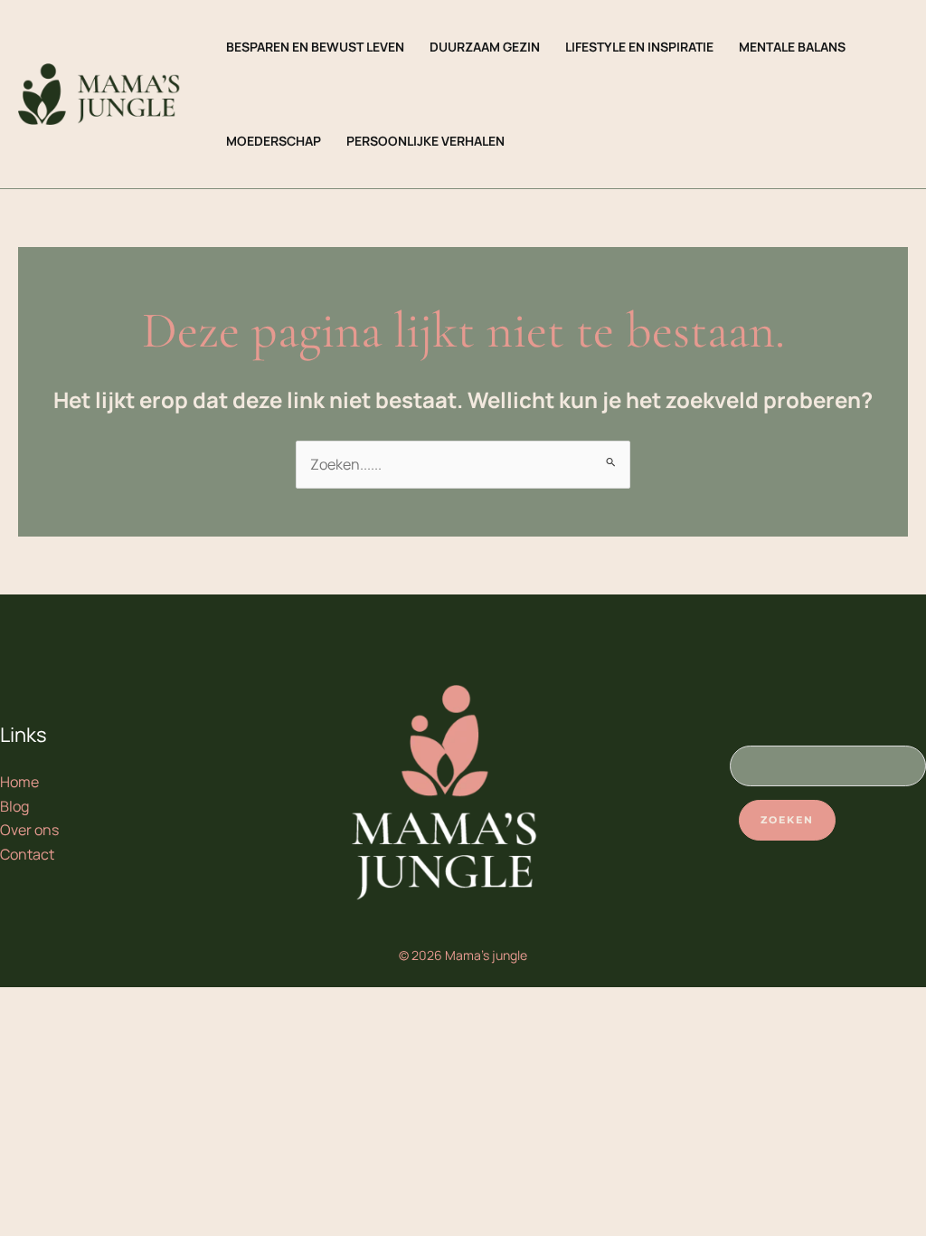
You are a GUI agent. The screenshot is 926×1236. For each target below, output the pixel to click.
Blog (14, 806)
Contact (27, 854)
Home (19, 782)
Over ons (29, 830)
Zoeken (787, 819)
